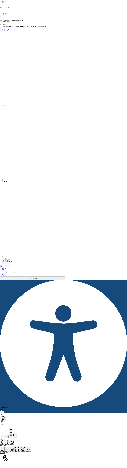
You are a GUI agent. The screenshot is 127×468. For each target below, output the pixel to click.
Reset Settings (2, 453)
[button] (3, 418)
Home (5, 21)
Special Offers (4, 1)
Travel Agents (4, 5)
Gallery (3, 2)
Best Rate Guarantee (5, 258)
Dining (3, 11)
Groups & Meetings (5, 13)
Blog (3, 4)
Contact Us (4, 3)
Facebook (3, 274)
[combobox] (32, 278)
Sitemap (3, 269)
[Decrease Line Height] (1, 426)
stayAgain (8, 21)
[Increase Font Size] (1, 410)
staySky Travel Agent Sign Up (7, 261)
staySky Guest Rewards (5, 260)
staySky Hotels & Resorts (6, 259)
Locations (3, 12)
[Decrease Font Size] (1, 414)
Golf (2, 10)
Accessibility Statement (5, 263)
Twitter (3, 275)
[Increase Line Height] (1, 422)
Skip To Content (2, 452)
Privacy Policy (4, 268)
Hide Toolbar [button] (2, 412)
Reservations (4, 14)
